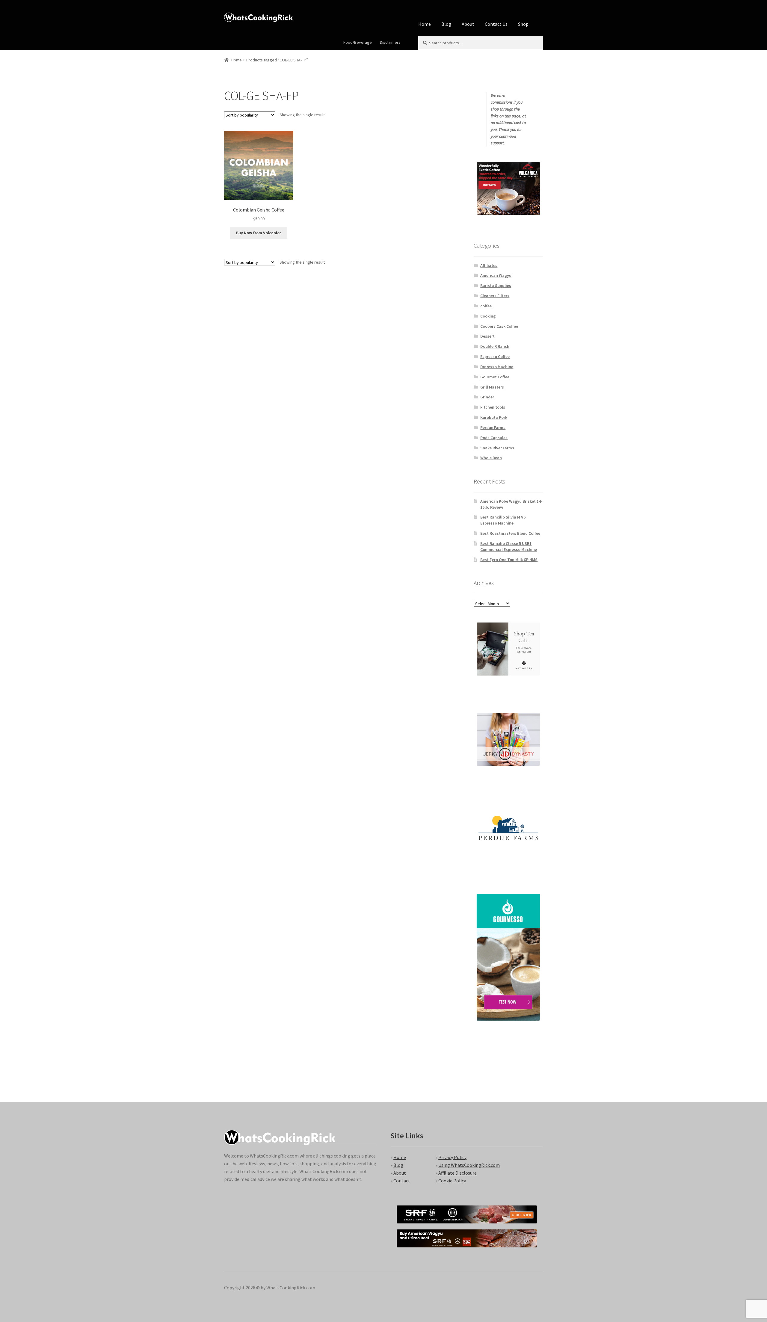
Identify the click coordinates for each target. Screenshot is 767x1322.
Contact (401, 1181)
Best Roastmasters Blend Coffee (510, 533)
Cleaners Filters (494, 295)
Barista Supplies (495, 285)
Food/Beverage (357, 42)
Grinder (487, 397)
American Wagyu (495, 275)
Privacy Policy (452, 1157)
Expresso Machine (496, 366)
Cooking (488, 316)
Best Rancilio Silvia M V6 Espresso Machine (503, 520)
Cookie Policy (452, 1181)
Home (424, 24)
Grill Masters (492, 387)
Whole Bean (491, 457)
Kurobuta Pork (493, 417)
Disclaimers (390, 42)
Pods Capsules (494, 437)
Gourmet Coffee (494, 377)
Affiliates (488, 265)
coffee (486, 306)
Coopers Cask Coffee (499, 326)
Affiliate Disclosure (457, 1173)
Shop (523, 24)
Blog (446, 24)
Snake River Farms (497, 448)
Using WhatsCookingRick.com (469, 1165)
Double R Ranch (494, 346)
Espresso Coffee (495, 356)
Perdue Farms (492, 427)
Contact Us (496, 24)
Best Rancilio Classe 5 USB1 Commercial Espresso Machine (508, 546)
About (468, 24)
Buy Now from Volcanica (259, 232)
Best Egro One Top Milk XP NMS (508, 559)
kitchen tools (492, 407)
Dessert (487, 336)
